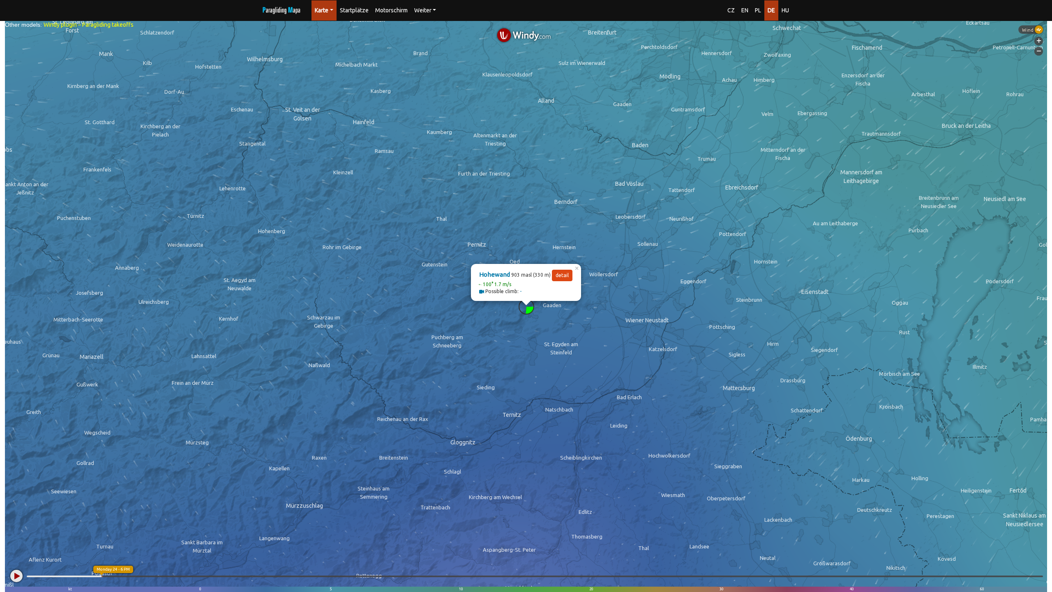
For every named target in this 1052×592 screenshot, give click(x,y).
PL (758, 10)
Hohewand (494, 274)
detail (562, 275)
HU (785, 10)
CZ (731, 10)
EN (744, 10)
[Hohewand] (526, 306)
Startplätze (354, 10)
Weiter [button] (422, 10)
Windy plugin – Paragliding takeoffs (89, 24)
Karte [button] (321, 10)
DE (771, 10)
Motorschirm (391, 10)
